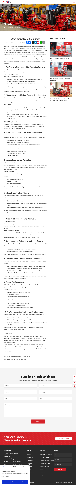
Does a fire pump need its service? (18, 359)
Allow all (24, 482)
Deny (6, 482)
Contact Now (65, 438)
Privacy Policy (59, 482)
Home (7, 27)
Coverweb (70, 482)
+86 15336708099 (16, 462)
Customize (15, 482)
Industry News (18, 27)
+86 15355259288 (13, 454)
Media (11, 27)
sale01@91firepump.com (12, 459)
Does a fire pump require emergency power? (19, 356)
